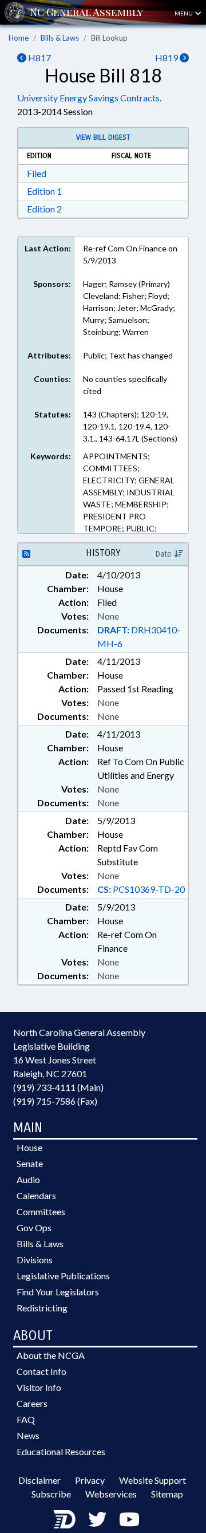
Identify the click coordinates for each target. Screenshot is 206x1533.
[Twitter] (97, 1519)
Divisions (35, 1259)
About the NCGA (51, 1355)
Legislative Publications (63, 1275)
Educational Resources (61, 1451)
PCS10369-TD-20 (141, 889)
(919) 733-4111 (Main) (58, 1087)
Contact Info (41, 1371)
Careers (32, 1403)
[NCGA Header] (86, 12)
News (28, 1435)
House (29, 1147)
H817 (38, 57)
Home (19, 37)
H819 (167, 57)
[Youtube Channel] (129, 1519)
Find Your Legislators (58, 1291)
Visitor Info (39, 1387)
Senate (30, 1163)
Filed (36, 173)
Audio (28, 1179)
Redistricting (42, 1307)
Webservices (111, 1493)
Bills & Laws (60, 37)
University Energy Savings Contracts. (89, 97)
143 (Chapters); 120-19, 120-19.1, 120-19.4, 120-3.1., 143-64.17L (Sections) (130, 426)
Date (165, 554)
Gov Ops (34, 1227)
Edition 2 (44, 208)
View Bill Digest (103, 137)
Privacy (90, 1480)
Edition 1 (44, 191)
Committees (41, 1211)
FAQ (26, 1419)
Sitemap (167, 1493)
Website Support (152, 1480)
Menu (184, 13)
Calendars (36, 1195)
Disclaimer (39, 1480)
